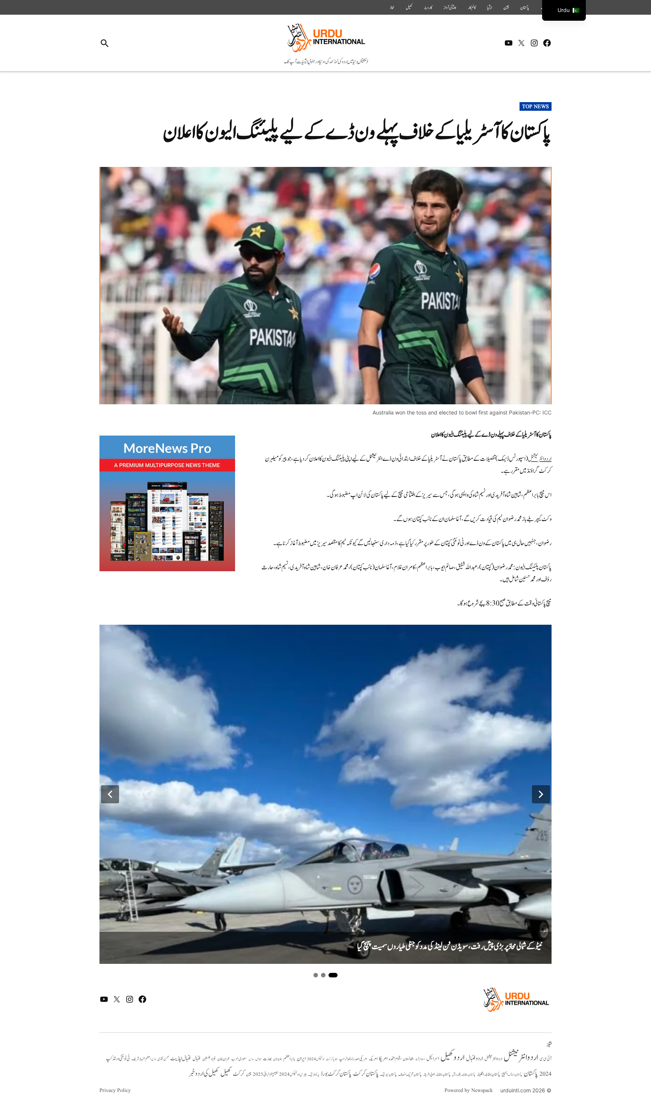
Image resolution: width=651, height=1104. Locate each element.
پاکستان (524, 7)
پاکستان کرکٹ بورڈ (336, 1074)
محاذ (392, 7)
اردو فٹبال (474, 1058)
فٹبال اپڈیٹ (180, 1058)
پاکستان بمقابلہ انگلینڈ (488, 1074)
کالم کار (472, 7)
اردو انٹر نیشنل (493, 1059)
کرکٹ (239, 1074)
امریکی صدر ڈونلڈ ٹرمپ (353, 1059)
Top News (535, 106)
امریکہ (372, 1059)
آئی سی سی (545, 1059)
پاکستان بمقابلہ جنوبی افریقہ (437, 1075)
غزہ (213, 1059)
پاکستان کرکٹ (366, 1074)
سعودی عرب (239, 1059)
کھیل (409, 7)
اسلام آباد (420, 1059)
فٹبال (197, 1059)
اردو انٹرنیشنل (521, 1057)
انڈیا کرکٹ (332, 1059)
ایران (301, 1058)
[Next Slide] (541, 794)
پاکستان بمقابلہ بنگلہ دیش (463, 1075)
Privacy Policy (115, 1090)
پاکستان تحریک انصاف (410, 1074)
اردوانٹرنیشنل (540, 459)
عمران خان (223, 1059)
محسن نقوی (163, 1059)
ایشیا (489, 7)
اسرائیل (432, 1058)
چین (506, 7)
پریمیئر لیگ (313, 1075)
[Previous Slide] (110, 794)
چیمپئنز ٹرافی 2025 (265, 1074)
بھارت (267, 1059)
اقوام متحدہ (395, 1059)
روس (251, 1059)
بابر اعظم (289, 1059)
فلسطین (206, 1059)
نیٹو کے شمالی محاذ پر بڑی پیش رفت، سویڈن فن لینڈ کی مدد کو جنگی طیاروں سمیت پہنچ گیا (449, 947)
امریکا (383, 1058)
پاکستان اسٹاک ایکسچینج (511, 1075)
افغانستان (408, 1059)
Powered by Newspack (469, 1090)
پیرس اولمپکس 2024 (293, 1074)
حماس (258, 1059)
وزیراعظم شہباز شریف (143, 1059)
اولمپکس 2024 (315, 1059)
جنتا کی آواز (450, 7)
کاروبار (428, 7)
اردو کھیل (452, 1057)
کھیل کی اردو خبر (204, 1073)
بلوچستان (277, 1059)
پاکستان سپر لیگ (388, 1075)
